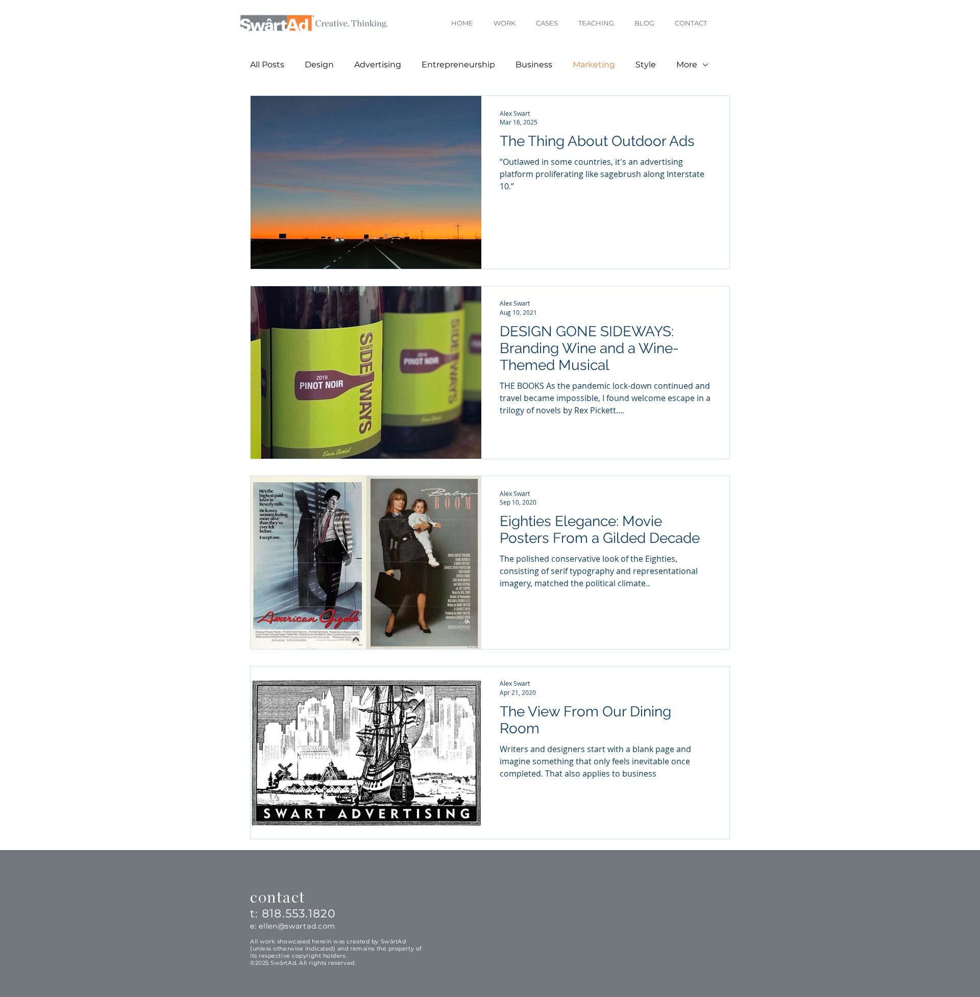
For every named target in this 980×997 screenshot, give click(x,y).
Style (645, 64)
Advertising (377, 64)
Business (534, 64)
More (686, 64)
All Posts (267, 64)
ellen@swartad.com (297, 926)
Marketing (594, 64)
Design (319, 64)
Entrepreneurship (458, 64)
